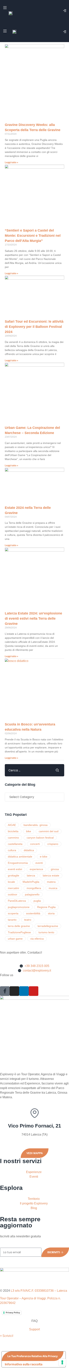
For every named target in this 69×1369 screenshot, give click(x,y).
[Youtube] (33, 991)
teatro (27, 919)
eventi (39, 862)
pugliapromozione (19, 907)
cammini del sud (48, 831)
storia (51, 913)
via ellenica (37, 938)
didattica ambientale (20, 856)
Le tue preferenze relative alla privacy (32, 1356)
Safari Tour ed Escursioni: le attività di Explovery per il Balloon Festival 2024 (34, 327)
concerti (35, 843)
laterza (31, 875)
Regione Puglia (46, 907)
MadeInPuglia (31, 881)
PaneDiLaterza (17, 900)
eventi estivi (15, 869)
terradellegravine (48, 926)
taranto (12, 919)
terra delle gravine (19, 926)
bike (28, 831)
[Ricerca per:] (27, 770)
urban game (15, 938)
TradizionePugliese (19, 932)
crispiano (52, 843)
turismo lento (46, 932)
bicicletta (13, 831)
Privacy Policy (13, 1312)
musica (53, 888)
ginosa (55, 869)
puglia (37, 900)
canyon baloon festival (40, 837)
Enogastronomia (18, 862)
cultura (12, 850)
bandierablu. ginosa (36, 824)
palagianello (32, 894)
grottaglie (13, 875)
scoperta (13, 913)
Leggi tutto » (11, 162)
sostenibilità (33, 913)
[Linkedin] (24, 991)
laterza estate (51, 875)
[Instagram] (14, 991)
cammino (13, 837)
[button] (6, 1335)
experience (36, 869)
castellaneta (15, 843)
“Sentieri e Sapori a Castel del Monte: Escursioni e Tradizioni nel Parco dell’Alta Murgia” (33, 235)
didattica (29, 850)
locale (11, 881)
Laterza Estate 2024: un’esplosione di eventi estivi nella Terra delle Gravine (33, 618)
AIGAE (12, 824)
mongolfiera (34, 888)
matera (51, 881)
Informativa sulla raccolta (23, 1364)
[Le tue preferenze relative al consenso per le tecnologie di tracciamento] (62, 1362)
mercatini (13, 888)
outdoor (12, 894)
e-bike (43, 856)
